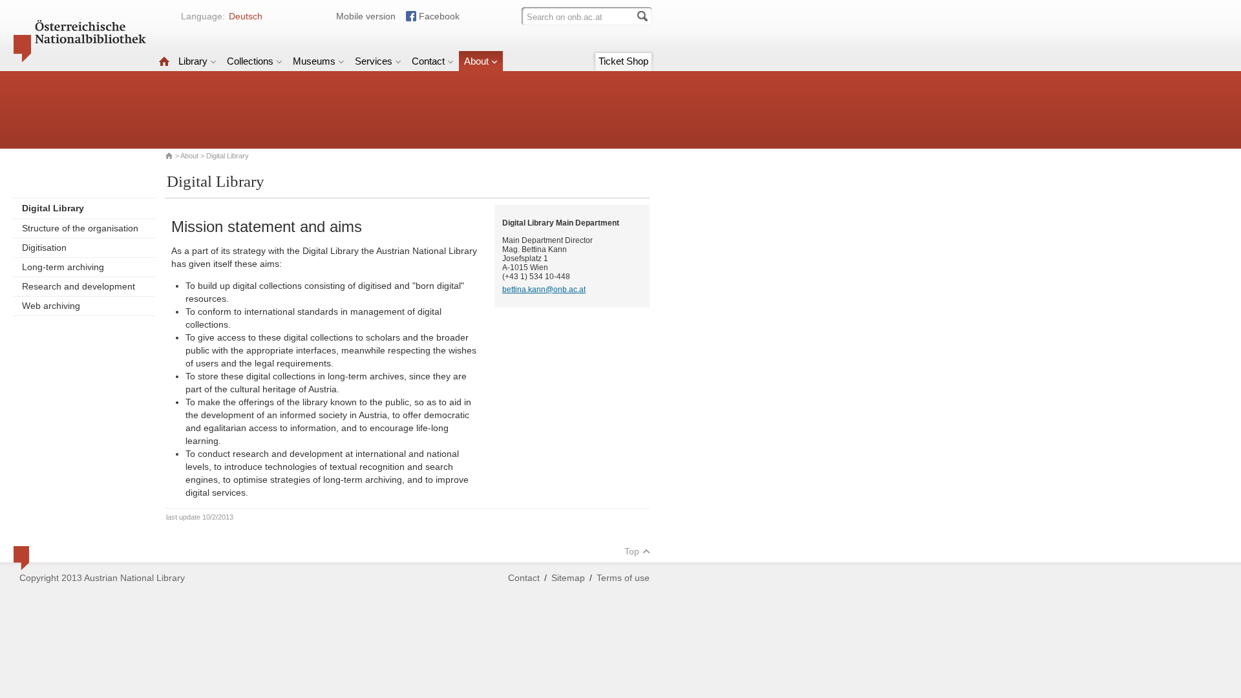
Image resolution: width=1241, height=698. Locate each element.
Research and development (78, 286)
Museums (314, 61)
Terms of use (623, 578)
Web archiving (51, 306)
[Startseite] (164, 61)
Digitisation (44, 247)
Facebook (439, 16)
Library (192, 61)
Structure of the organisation (80, 228)
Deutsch (245, 16)
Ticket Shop (623, 61)
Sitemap (568, 578)
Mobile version (366, 16)
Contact (428, 61)
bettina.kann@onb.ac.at (544, 289)
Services (373, 61)
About (476, 61)
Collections (250, 61)
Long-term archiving (63, 267)
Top (631, 551)
